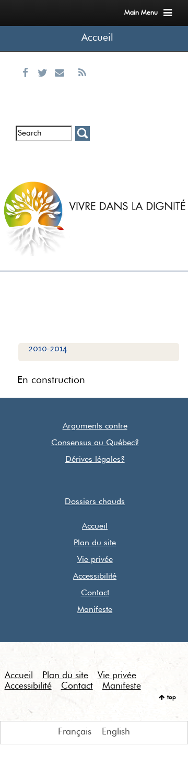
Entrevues (44, 158)
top (171, 697)
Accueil (97, 38)
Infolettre (26, 158)
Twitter (44, 85)
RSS (82, 85)
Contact (95, 593)
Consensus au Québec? (95, 443)
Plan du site (95, 543)
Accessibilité (94, 576)
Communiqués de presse (62, 166)
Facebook (27, 85)
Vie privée (95, 560)
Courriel (62, 85)
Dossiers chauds (95, 502)
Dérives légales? (95, 460)
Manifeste (94, 610)
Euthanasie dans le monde (82, 166)
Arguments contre (95, 426)
